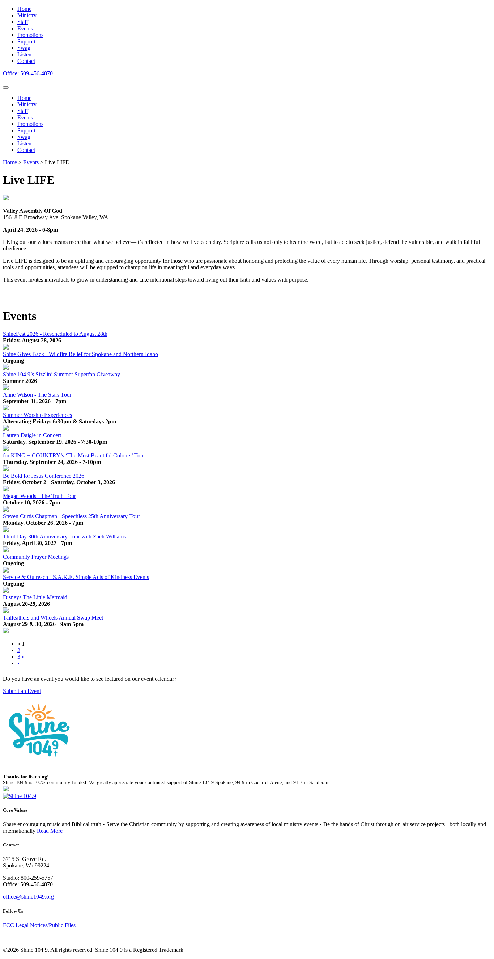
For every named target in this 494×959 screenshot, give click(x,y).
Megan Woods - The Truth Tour (39, 496)
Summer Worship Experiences (37, 415)
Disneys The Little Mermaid (35, 597)
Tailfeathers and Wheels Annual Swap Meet (53, 617)
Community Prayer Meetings (36, 557)
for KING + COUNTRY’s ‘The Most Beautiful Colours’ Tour (74, 455)
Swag (23, 137)
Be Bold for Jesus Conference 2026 (43, 476)
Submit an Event (22, 691)
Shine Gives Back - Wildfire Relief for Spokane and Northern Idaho (80, 354)
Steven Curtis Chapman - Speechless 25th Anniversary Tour (71, 516)
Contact (26, 150)
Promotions (30, 124)
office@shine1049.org (28, 896)
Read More (50, 831)
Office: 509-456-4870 (28, 73)
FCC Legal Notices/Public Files (39, 925)
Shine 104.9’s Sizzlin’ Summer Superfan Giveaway (61, 374)
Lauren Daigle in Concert (32, 435)
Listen (24, 143)
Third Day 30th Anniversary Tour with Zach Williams (64, 536)
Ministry (27, 104)
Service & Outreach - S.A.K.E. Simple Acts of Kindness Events (76, 577)
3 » (21, 657)
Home (24, 98)
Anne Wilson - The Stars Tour (37, 395)
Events (25, 117)
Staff (22, 111)
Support (26, 130)
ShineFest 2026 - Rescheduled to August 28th (55, 334)
